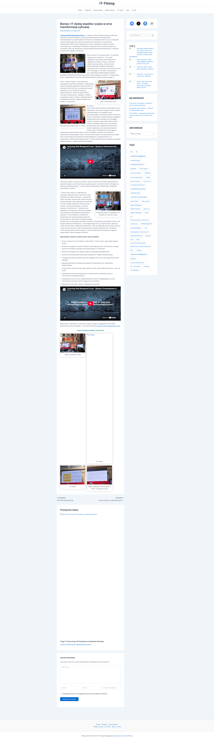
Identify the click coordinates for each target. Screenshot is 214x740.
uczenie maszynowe (137, 262)
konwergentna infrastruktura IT (139, 232)
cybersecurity (135, 193)
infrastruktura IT (146, 224)
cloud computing (135, 181)
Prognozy (88, 10)
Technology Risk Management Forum (108, 326)
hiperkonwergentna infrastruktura (139, 220)
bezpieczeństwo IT (137, 164)
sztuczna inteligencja (139, 254)
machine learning (136, 236)
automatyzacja (135, 160)
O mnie (134, 10)
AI (136, 152)
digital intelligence (136, 205)
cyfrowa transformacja (139, 197)
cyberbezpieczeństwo (138, 189)
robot (131, 239)
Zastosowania (98, 10)
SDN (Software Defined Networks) (140, 246)
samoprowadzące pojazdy (137, 243)
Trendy (80, 10)
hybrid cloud (134, 224)
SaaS (137, 239)
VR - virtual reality (135, 266)
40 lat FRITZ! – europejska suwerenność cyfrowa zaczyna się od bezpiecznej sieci (141, 115)
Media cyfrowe (110, 10)
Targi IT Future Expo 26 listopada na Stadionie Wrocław (82, 641)
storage (139, 250)
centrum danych (136, 173)
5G (131, 152)
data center (134, 201)
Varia (127, 10)
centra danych (144, 169)
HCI (131, 216)
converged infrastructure (137, 185)
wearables (146, 266)
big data (133, 169)
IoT (146, 228)
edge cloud (146, 209)
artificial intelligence (138, 156)
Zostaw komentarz (65, 644)
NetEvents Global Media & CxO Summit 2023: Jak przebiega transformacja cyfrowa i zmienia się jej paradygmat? (141, 52)
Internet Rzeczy (136, 228)
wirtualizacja (135, 270)
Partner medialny (76, 644)
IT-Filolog (107, 3)
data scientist (146, 201)
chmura (147, 173)
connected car (147, 181)
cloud (148, 177)
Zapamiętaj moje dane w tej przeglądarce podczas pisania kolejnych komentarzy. (85, 693)
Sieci (131, 250)
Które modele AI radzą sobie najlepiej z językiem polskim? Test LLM (145, 61)
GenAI (146, 212)
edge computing (136, 212)
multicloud (148, 235)
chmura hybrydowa (136, 177)
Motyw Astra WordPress (125, 736)
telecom (133, 259)
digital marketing (135, 209)
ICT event (120, 10)
